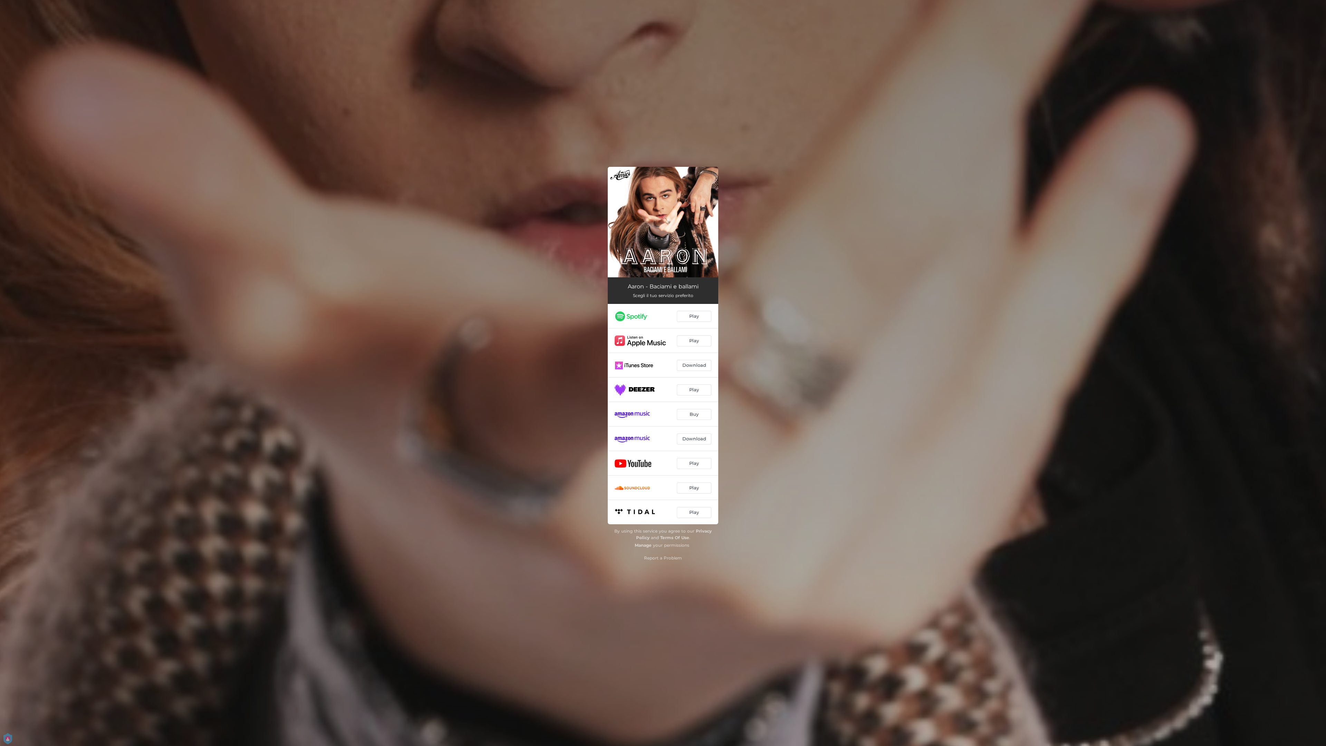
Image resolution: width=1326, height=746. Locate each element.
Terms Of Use (674, 537)
